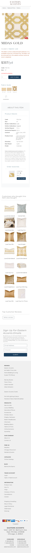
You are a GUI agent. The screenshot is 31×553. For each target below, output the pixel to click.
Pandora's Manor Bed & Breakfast (14, 399)
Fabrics (18, 8)
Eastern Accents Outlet (11, 391)
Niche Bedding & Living (11, 372)
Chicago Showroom (10, 450)
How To (6, 487)
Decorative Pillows (9, 410)
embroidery (6, 99)
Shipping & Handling (10, 501)
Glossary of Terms (9, 492)
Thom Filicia (7, 382)
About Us (7, 438)
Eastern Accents (9, 368)
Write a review (8, 317)
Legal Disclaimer (9, 506)
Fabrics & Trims (11, 8)
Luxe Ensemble (9, 230)
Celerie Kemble (8, 384)
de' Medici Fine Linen (10, 370)
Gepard (11, 49)
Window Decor (8, 415)
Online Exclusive (9, 429)
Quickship (7, 431)
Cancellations (8, 494)
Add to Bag (14, 77)
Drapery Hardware (9, 417)
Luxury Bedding (8, 407)
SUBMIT (15, 354)
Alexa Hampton (8, 387)
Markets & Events (9, 452)
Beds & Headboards (10, 419)
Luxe (16, 49)
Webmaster (7, 508)
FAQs (5, 489)
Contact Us (7, 440)
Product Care (8, 485)
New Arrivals (8, 405)
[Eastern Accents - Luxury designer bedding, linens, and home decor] (15, 3)
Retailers (6, 447)
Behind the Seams (9, 466)
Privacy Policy (11, 340)
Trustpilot (15, 524)
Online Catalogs (9, 459)
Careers (6, 497)
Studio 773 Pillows (9, 375)
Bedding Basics (8, 424)
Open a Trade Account (10, 477)
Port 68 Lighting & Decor (11, 396)
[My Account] (27, 3)
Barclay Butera (8, 380)
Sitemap (6, 511)
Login (6, 475)
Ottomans (7, 422)
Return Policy (8, 504)
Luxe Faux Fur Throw (22, 301)
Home (4, 8)
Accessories (7, 412)
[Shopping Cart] (28, 3)
